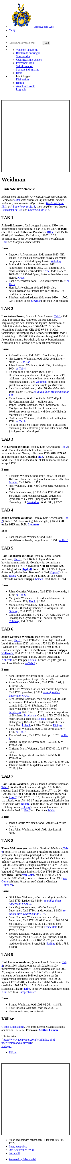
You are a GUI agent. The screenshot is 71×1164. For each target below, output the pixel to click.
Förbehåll (14, 1153)
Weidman (41, 381)
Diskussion (22, 79)
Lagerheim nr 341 (38, 209)
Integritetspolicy (18, 1146)
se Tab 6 (21, 594)
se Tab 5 (63, 540)
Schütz (51, 810)
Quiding (13, 611)
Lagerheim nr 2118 (24, 206)
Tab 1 (57, 316)
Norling (50, 943)
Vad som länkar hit (27, 49)
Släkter (13, 1052)
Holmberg (7, 884)
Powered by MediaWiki (22, 1159)
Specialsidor (23, 56)
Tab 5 (17, 640)
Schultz (13, 482)
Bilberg (25, 803)
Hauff (12, 797)
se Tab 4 (21, 368)
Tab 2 (64, 446)
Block (12, 575)
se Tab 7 (21, 732)
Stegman (36, 300)
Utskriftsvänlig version (29, 59)
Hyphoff (27, 569)
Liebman (33, 524)
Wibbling (56, 261)
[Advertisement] (35, 136)
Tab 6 (4, 787)
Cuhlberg (14, 621)
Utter (17, 199)
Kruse (46, 271)
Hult (40, 456)
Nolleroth (7, 653)
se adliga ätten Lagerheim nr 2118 (37, 912)
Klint (27, 988)
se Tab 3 (27, 361)
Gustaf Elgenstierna (12, 1026)
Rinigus (57, 725)
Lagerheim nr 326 (11, 209)
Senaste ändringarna (27, 69)
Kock (32, 601)
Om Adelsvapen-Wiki (21, 1149)
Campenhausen (27, 992)
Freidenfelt (50, 927)
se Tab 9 (20, 421)
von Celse (28, 874)
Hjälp (19, 72)
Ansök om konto (25, 86)
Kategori (6, 1046)
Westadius (33, 502)
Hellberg (26, 807)
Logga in (21, 89)
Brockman (15, 712)
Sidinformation (24, 66)
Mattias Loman (48, 1030)
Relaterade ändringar (28, 53)
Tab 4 (17, 559)
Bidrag (20, 82)
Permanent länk (25, 62)
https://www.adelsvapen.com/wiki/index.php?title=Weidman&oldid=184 (28, 1041)
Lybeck (41, 718)
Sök (47, 43)
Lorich (39, 579)
